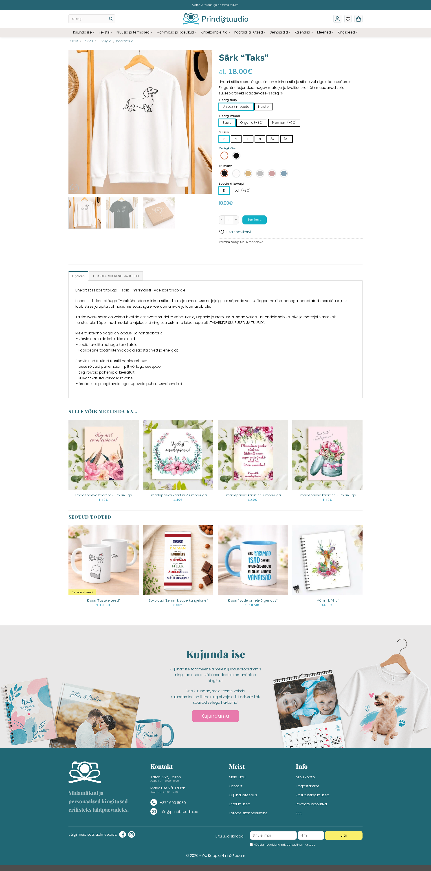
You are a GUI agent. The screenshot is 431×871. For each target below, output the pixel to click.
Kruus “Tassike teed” (103, 600)
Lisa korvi (254, 219)
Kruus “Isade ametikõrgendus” (252, 600)
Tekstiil (104, 32)
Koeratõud (124, 41)
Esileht (73, 41)
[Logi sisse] (337, 19)
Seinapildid (279, 32)
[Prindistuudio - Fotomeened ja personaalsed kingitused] (215, 19)
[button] (358, 19)
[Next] (204, 121)
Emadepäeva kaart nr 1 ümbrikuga (253, 495)
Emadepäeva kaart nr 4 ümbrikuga (178, 495)
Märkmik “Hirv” (328, 600)
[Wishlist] (348, 19)
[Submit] (111, 19)
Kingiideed (346, 32)
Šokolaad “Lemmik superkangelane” (178, 600)
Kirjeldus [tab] (78, 276)
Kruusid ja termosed (133, 32)
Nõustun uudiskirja (285, 844)
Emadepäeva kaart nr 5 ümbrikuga (327, 495)
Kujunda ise (82, 32)
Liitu (344, 835)
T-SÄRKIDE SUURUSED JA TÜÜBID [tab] (116, 276)
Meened (324, 32)
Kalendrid (302, 32)
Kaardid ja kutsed (248, 32)
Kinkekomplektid (214, 32)
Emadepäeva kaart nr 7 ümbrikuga (103, 495)
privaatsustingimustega (298, 844)
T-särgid (104, 41)
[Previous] (77, 121)
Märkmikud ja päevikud (175, 32)
